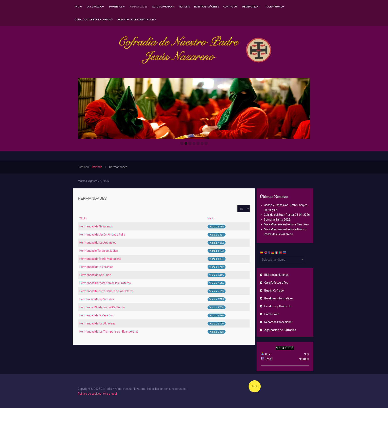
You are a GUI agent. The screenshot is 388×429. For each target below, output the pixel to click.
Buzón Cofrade (274, 290)
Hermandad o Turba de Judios (98, 250)
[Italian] (276, 253)
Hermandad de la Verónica (96, 266)
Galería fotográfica (276, 282)
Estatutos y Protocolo (278, 306)
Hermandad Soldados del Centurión (102, 307)
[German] (272, 253)
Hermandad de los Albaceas (97, 323)
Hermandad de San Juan (95, 275)
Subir (254, 386)
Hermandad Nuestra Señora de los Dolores (106, 291)
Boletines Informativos (278, 298)
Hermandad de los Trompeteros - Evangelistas (108, 331)
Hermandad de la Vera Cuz (96, 315)
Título (82, 218)
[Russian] (284, 253)
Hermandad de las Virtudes (96, 299)
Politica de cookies (89, 393)
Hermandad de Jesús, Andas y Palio (102, 234)
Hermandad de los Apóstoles (97, 242)
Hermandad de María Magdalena (100, 258)
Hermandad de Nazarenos (96, 226)
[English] (265, 253)
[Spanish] (261, 253)
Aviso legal (110, 393)
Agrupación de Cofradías (280, 330)
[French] (269, 253)
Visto (211, 218)
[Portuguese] (280, 253)
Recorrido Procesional (278, 322)
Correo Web (271, 314)
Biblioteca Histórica (276, 274)
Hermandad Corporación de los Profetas (105, 283)
